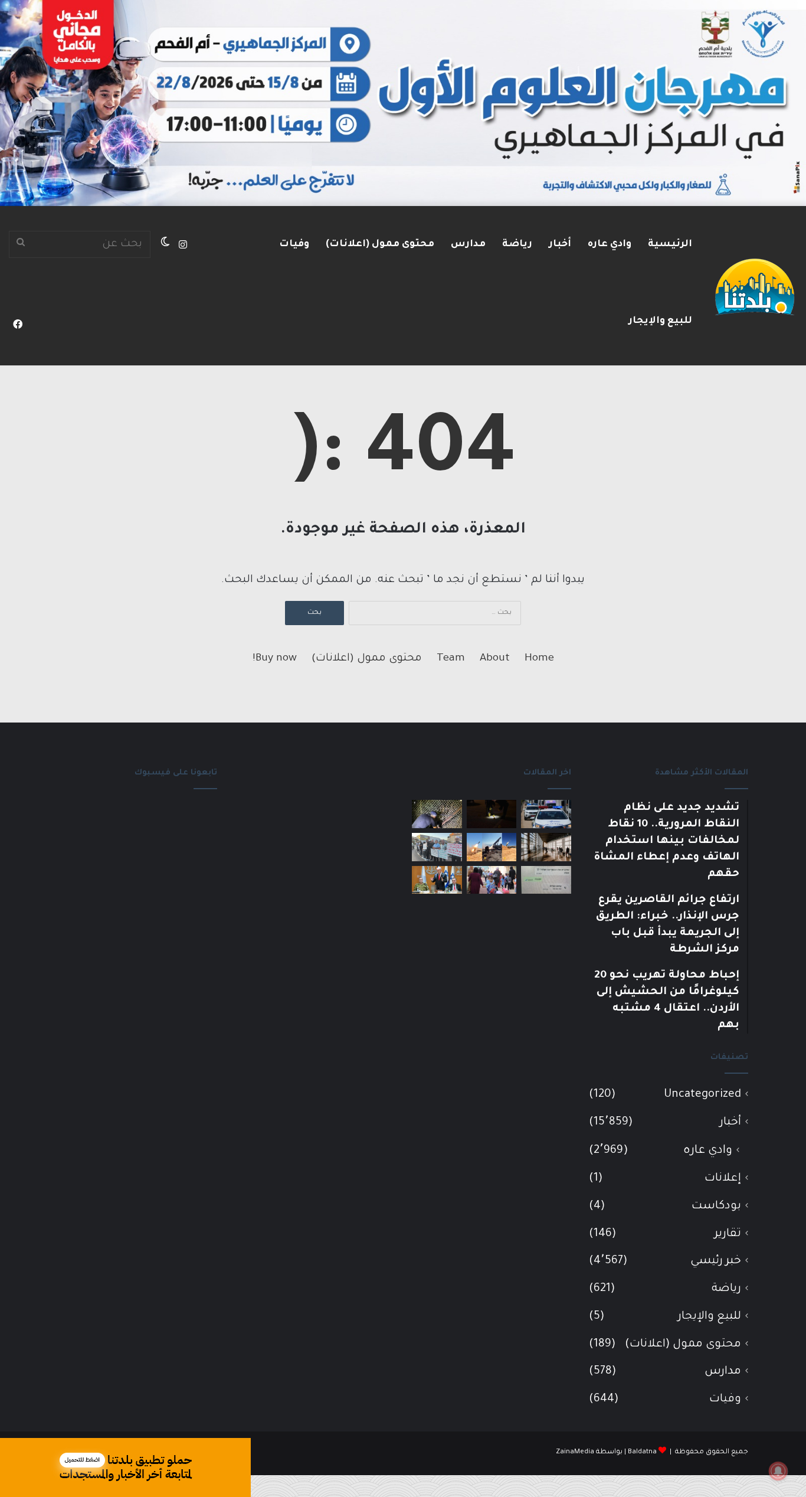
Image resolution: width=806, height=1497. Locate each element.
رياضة (517, 244)
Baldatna (642, 1452)
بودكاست (716, 1206)
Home (539, 659)
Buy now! (275, 659)
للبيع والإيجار (660, 321)
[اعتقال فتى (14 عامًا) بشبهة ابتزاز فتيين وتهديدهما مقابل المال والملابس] (546, 880)
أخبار (560, 244)
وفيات (294, 244)
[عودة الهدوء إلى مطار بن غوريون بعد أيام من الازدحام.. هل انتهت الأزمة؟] (546, 847)
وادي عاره (609, 244)
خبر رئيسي (715, 1261)
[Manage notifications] (778, 1471)
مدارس (468, 244)
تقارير (728, 1234)
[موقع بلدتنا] (754, 285)
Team (451, 659)
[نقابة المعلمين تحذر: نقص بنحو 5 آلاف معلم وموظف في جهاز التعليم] (492, 880)
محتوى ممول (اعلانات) (380, 244)
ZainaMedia (575, 1452)
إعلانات (723, 1178)
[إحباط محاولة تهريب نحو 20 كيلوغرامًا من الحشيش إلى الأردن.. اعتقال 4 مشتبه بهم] (437, 814)
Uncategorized (702, 1095)
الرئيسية (670, 244)
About (495, 659)
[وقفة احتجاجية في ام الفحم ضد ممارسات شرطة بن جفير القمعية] (437, 847)
